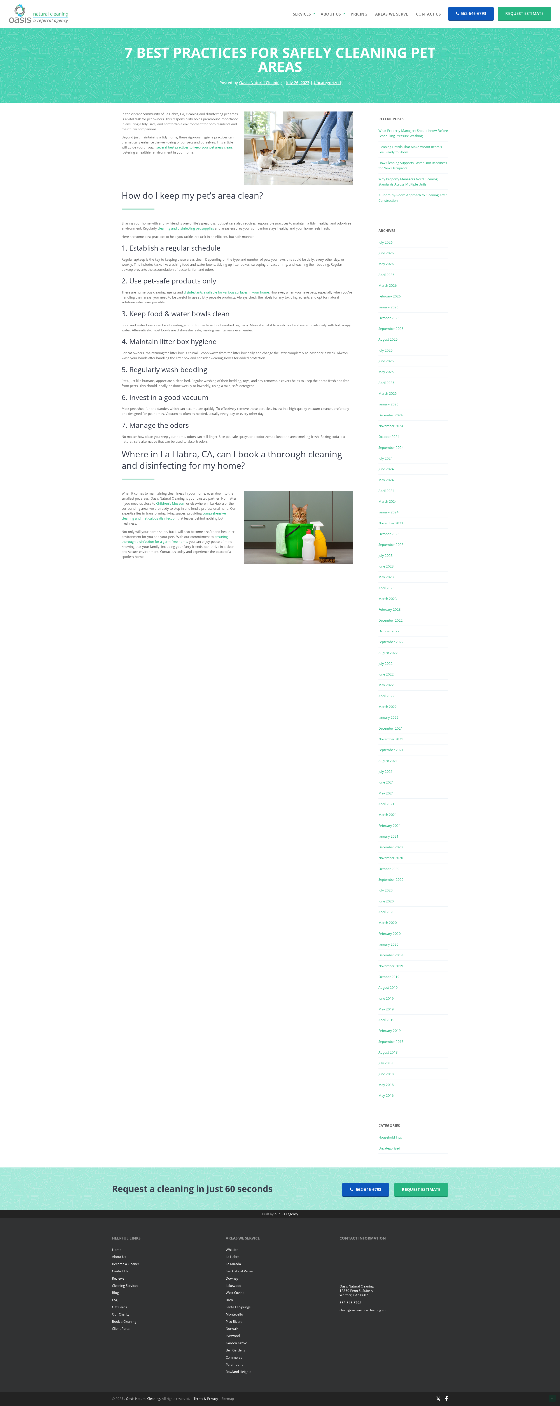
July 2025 (385, 350)
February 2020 (389, 933)
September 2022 (391, 642)
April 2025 (386, 382)
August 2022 (388, 653)
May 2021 (386, 793)
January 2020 (388, 944)
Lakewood (233, 1285)
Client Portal (121, 1328)
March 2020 (387, 922)
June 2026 (386, 253)
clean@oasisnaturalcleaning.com (364, 1310)
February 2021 (389, 825)
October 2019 (388, 976)
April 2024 (386, 490)
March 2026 (387, 285)
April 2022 (386, 696)
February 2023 (389, 609)
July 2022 (385, 663)
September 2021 (391, 750)
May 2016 (386, 1095)
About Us (331, 14)
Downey (232, 1278)
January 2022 (388, 717)
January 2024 (388, 512)
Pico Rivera (234, 1321)
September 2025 (391, 328)
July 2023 (385, 555)
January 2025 (388, 404)
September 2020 (391, 879)
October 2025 (388, 318)
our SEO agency (286, 1214)
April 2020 (386, 912)
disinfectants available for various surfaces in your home (226, 292)
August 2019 (388, 987)
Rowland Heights (238, 1371)
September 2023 (391, 544)
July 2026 (385, 242)
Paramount (234, 1364)
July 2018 (385, 1063)
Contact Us (428, 14)
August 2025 (388, 339)
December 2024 (390, 415)
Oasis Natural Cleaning (260, 82)
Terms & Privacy (206, 1398)
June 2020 (386, 901)
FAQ (115, 1300)
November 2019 (390, 966)
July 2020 (385, 890)
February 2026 (389, 296)
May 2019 (386, 1009)
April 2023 (386, 588)
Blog (115, 1292)
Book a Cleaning (124, 1321)
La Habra (232, 1256)
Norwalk (232, 1328)
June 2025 (386, 361)
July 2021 (385, 771)
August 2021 (388, 761)
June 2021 (386, 782)
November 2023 (390, 523)
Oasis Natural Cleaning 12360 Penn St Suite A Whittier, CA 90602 (357, 1290)
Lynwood (233, 1335)
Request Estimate (524, 13)
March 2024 (387, 501)
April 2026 (386, 274)
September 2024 (391, 447)
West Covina (235, 1292)
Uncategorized (327, 82)
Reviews (118, 1278)
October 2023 (388, 534)
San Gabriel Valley (239, 1271)
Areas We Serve (391, 14)
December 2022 (390, 620)
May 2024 (386, 480)
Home (116, 1249)
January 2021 (388, 836)
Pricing (359, 14)
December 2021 (390, 728)
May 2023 (386, 577)
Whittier (232, 1249)
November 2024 (390, 426)
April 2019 (386, 1020)
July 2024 (385, 458)
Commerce (234, 1357)
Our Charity (121, 1314)
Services (302, 14)
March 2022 (387, 706)
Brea (229, 1300)
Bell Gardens (235, 1350)
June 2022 (386, 674)
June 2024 (386, 469)
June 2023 (386, 566)
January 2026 (388, 307)
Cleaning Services (125, 1285)
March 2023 (387, 598)
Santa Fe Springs (238, 1307)
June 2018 (386, 1074)
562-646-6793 (473, 13)
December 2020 (390, 847)
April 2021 (386, 804)
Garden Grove (236, 1343)
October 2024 (388, 436)
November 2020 (390, 858)
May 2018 (386, 1084)
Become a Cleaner (125, 1264)
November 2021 (390, 739)
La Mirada (233, 1264)
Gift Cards (119, 1307)
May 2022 (386, 685)
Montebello (234, 1314)
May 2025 (386, 372)
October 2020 (388, 869)
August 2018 (388, 1052)
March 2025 (387, 393)
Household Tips (390, 1137)
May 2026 (386, 264)
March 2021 (387, 814)
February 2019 (389, 1030)
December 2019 (390, 955)
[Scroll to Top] (552, 1398)
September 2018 (391, 1041)
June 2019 (386, 998)
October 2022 (388, 631)
